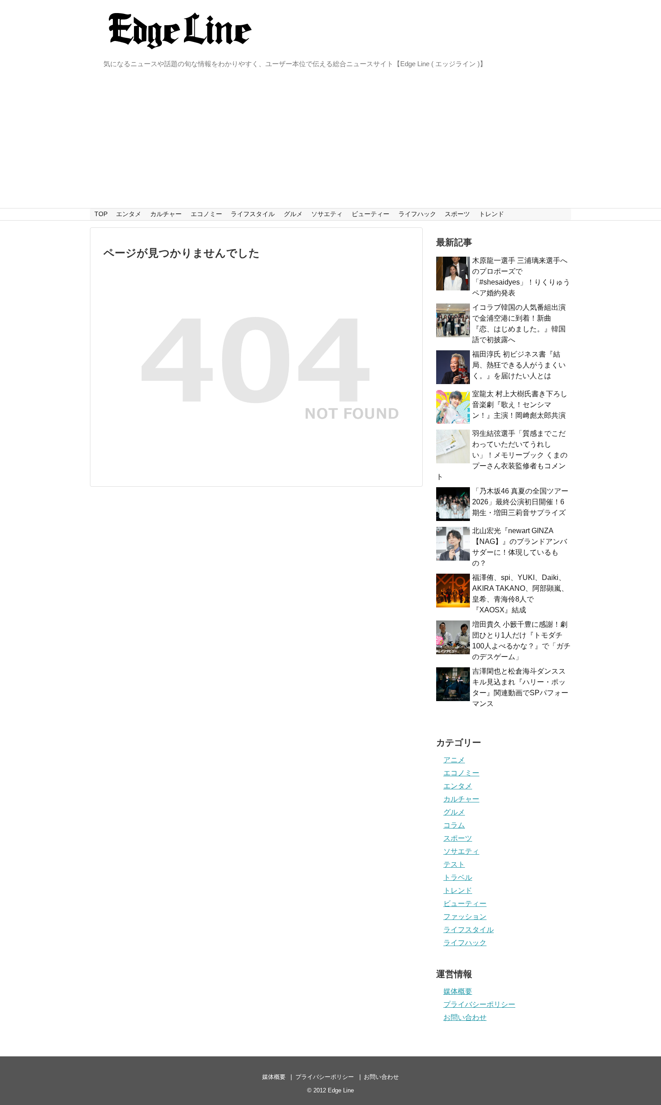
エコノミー (206, 213)
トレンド (491, 213)
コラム (454, 825)
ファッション (465, 916)
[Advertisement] (330, 140)
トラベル (457, 877)
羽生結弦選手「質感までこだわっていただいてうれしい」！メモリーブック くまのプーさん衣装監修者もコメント (501, 455)
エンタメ (128, 213)
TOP (100, 213)
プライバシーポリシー (479, 1004)
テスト (454, 864)
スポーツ (457, 213)
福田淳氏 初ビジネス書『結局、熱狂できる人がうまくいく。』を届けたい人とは (519, 365)
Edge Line (341, 1090)
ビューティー (370, 213)
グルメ (293, 213)
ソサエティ (327, 213)
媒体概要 (457, 991)
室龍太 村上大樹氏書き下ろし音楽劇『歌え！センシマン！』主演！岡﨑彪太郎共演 (519, 404)
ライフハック (417, 213)
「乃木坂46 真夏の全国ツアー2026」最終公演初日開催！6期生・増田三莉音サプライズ (520, 501)
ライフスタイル (253, 213)
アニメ (454, 760)
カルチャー (166, 213)
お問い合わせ (465, 1017)
